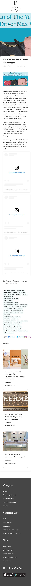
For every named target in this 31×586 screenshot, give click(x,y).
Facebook (12, 337)
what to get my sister (22, 330)
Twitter (21, 337)
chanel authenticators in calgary (11, 302)
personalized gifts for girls (9, 326)
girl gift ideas (6, 310)
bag (5, 294)
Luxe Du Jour (15, 7)
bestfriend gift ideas (8, 300)
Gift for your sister (8, 308)
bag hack (18, 294)
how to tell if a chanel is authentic (11, 312)
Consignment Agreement (10, 557)
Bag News (24, 294)
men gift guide (16, 324)
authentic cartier (7, 292)
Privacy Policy (7, 546)
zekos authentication (8, 332)
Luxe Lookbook (7, 522)
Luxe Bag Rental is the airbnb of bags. (12, 316)
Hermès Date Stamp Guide (11, 530)
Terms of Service (7, 550)
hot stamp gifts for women (17, 310)
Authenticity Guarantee (9, 502)
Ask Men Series (20, 290)
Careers (5, 506)
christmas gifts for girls (9, 306)
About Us (5, 491)
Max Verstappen (7, 324)
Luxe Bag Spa (15, 11)
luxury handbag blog (22, 320)
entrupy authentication (21, 306)
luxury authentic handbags (10, 320)
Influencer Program (8, 498)
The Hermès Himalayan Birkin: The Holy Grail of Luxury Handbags (13, 416)
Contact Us (6, 526)
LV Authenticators (8, 322)
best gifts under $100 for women (11, 298)
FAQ (4, 519)
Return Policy (6, 561)
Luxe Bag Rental (15, 9)
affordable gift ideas (11, 290)
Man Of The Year (17, 322)
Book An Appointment (9, 495)
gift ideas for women (18, 308)
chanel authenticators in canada (11, 304)
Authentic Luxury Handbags (19, 292)
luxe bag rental (7, 314)
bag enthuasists (11, 294)
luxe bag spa (7, 318)
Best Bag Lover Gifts (8, 296)
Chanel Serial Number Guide (11, 533)
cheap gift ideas (23, 304)
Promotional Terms (8, 554)
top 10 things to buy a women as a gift (12, 328)
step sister (19, 326)
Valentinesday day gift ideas (10, 330)
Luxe (22, 312)
